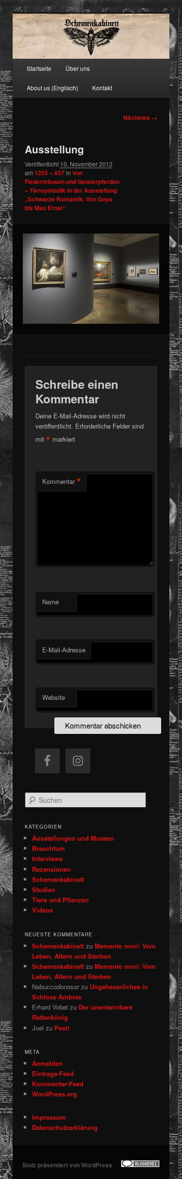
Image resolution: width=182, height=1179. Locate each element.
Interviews (47, 858)
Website (53, 697)
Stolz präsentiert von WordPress (67, 1165)
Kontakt (102, 87)
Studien (43, 889)
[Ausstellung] (91, 278)
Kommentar (61, 481)
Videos (42, 909)
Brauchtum (48, 848)
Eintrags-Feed (53, 1073)
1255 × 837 (49, 172)
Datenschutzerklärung (65, 1127)
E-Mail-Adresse (63, 649)
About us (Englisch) (52, 87)
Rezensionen (51, 869)
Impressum (49, 1117)
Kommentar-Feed (57, 1083)
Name (50, 601)
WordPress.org (54, 1093)
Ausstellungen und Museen (73, 838)
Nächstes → (140, 117)
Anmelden (47, 1063)
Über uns (78, 68)
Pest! (61, 1027)
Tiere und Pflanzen (60, 899)
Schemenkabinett (58, 879)
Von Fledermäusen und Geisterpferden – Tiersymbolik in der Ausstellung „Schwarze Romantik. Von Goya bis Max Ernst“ (72, 190)
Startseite (39, 68)
